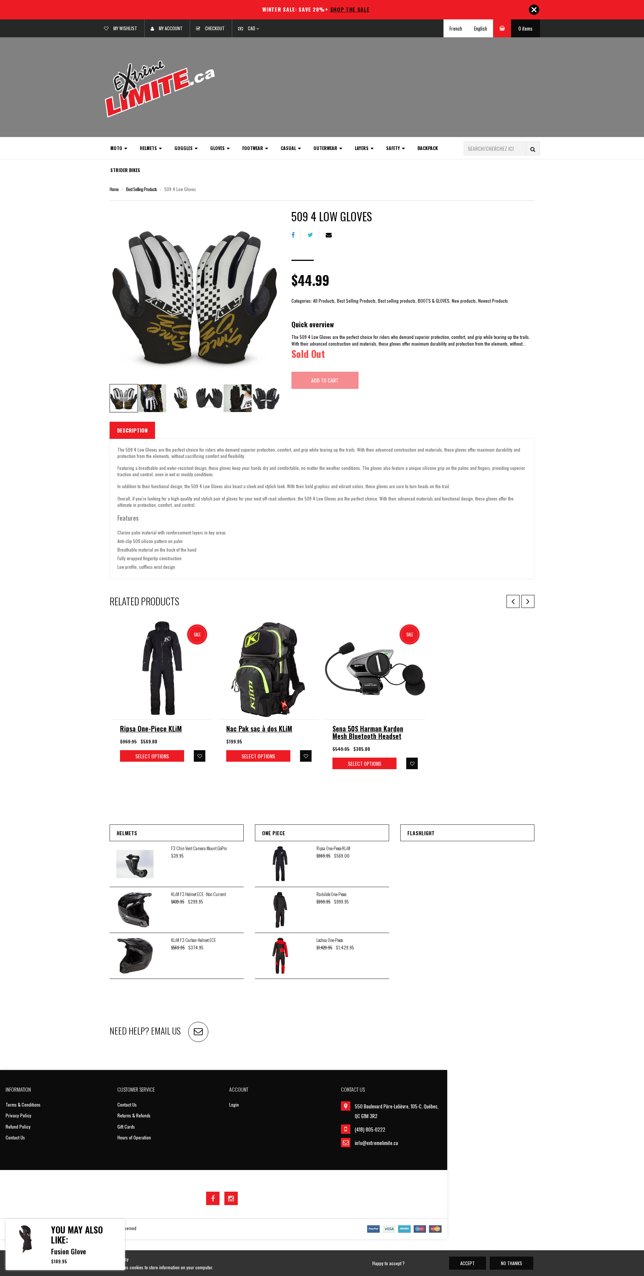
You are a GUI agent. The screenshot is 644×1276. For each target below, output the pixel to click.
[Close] (534, 10)
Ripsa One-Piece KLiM (151, 728)
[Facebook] (296, 234)
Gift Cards (126, 1126)
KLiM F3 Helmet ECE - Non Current (198, 894)
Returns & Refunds (134, 1115)
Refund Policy (18, 1126)
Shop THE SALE (350, 9)
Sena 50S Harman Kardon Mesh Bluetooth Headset (367, 732)
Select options (152, 756)
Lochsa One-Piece (329, 940)
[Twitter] (313, 234)
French (455, 28)
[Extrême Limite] (160, 88)
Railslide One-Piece (331, 894)
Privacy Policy (18, 1115)
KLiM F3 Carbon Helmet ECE (193, 940)
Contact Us (15, 1137)
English (480, 28)
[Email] (331, 234)
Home (114, 189)
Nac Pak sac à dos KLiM (259, 728)
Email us (166, 1030)
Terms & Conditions (23, 1104)
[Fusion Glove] (25, 1238)
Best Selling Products (141, 189)
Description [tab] (132, 430)
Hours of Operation (134, 1137)
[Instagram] (231, 1198)
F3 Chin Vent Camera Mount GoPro (199, 848)
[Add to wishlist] (199, 756)
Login (234, 1104)
